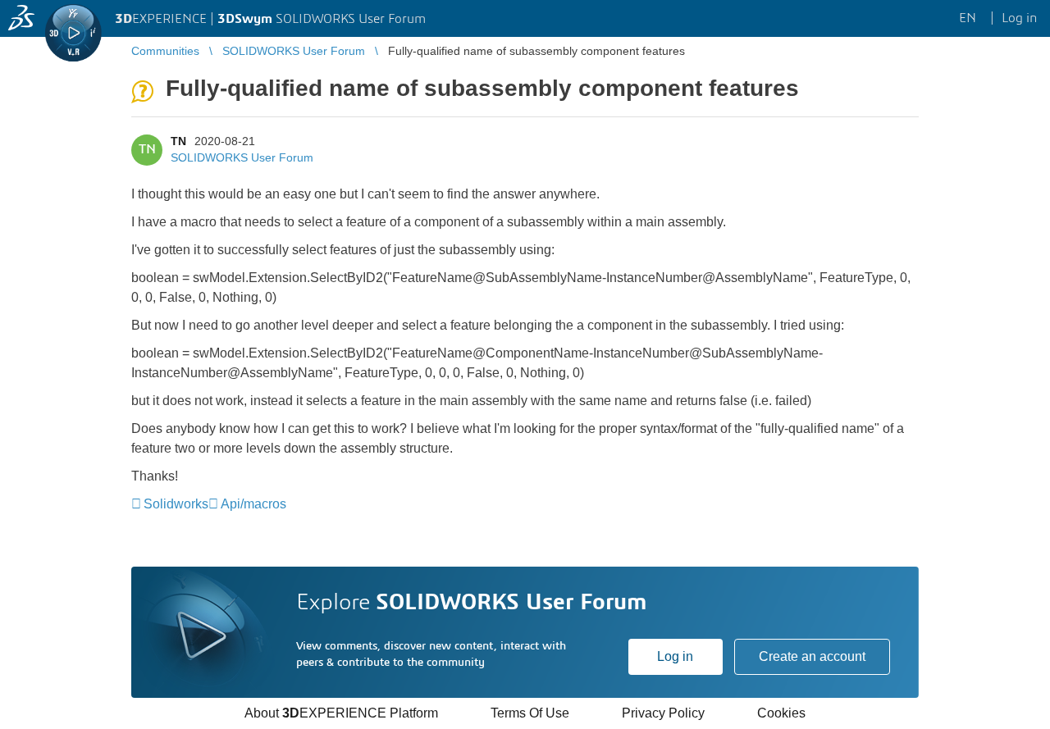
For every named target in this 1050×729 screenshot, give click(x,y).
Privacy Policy (663, 713)
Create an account (812, 656)
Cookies (781, 713)
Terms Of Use (530, 713)
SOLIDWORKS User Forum (242, 157)
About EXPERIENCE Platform (341, 713)
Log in (675, 656)
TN (178, 141)
